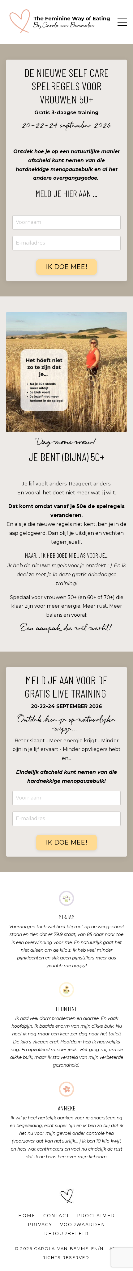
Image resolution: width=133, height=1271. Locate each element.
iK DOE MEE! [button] (66, 267)
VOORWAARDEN (82, 1224)
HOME (27, 1216)
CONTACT (56, 1216)
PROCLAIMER (96, 1216)
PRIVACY (40, 1224)
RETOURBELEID (66, 1233)
